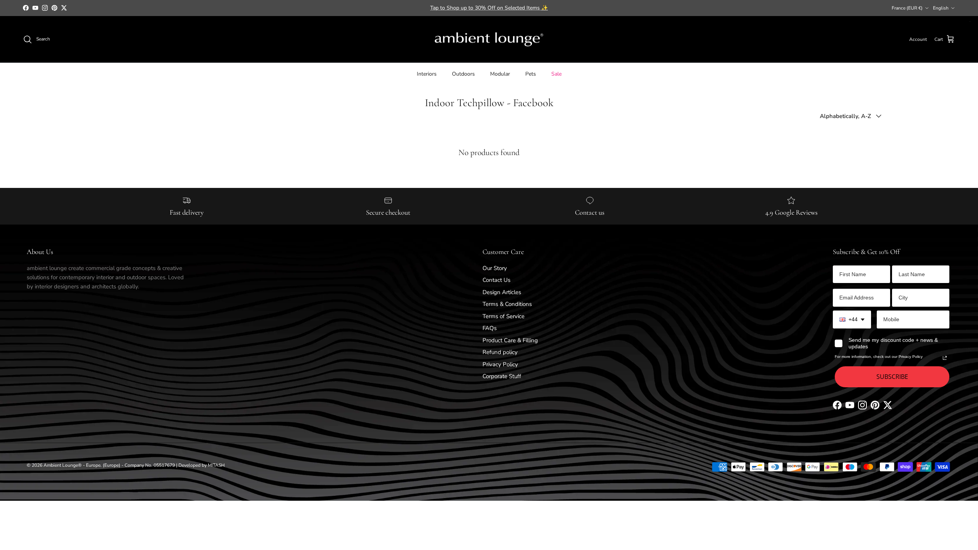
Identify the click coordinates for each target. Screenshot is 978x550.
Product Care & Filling (510, 340)
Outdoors (463, 74)
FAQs (490, 328)
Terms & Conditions (507, 304)
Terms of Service (504, 316)
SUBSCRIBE (892, 376)
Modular (500, 74)
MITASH (216, 465)
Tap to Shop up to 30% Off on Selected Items (489, 7)
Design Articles (502, 292)
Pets (530, 74)
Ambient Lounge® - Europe (72, 465)
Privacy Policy (500, 364)
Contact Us (496, 280)
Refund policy (500, 352)
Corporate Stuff (502, 376)
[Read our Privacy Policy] (944, 357)
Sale (556, 74)
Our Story (495, 268)
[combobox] (852, 319)
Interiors (427, 74)
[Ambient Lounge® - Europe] (489, 39)
